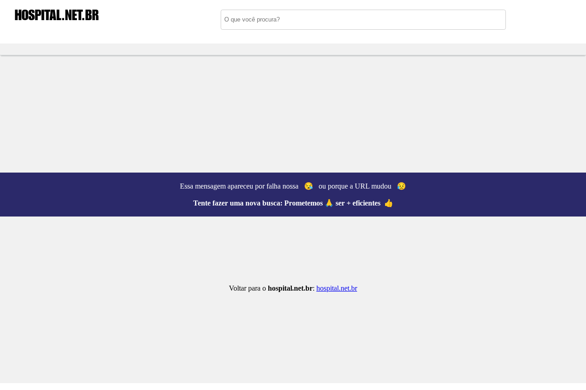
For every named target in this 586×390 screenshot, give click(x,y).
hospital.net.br (336, 288)
